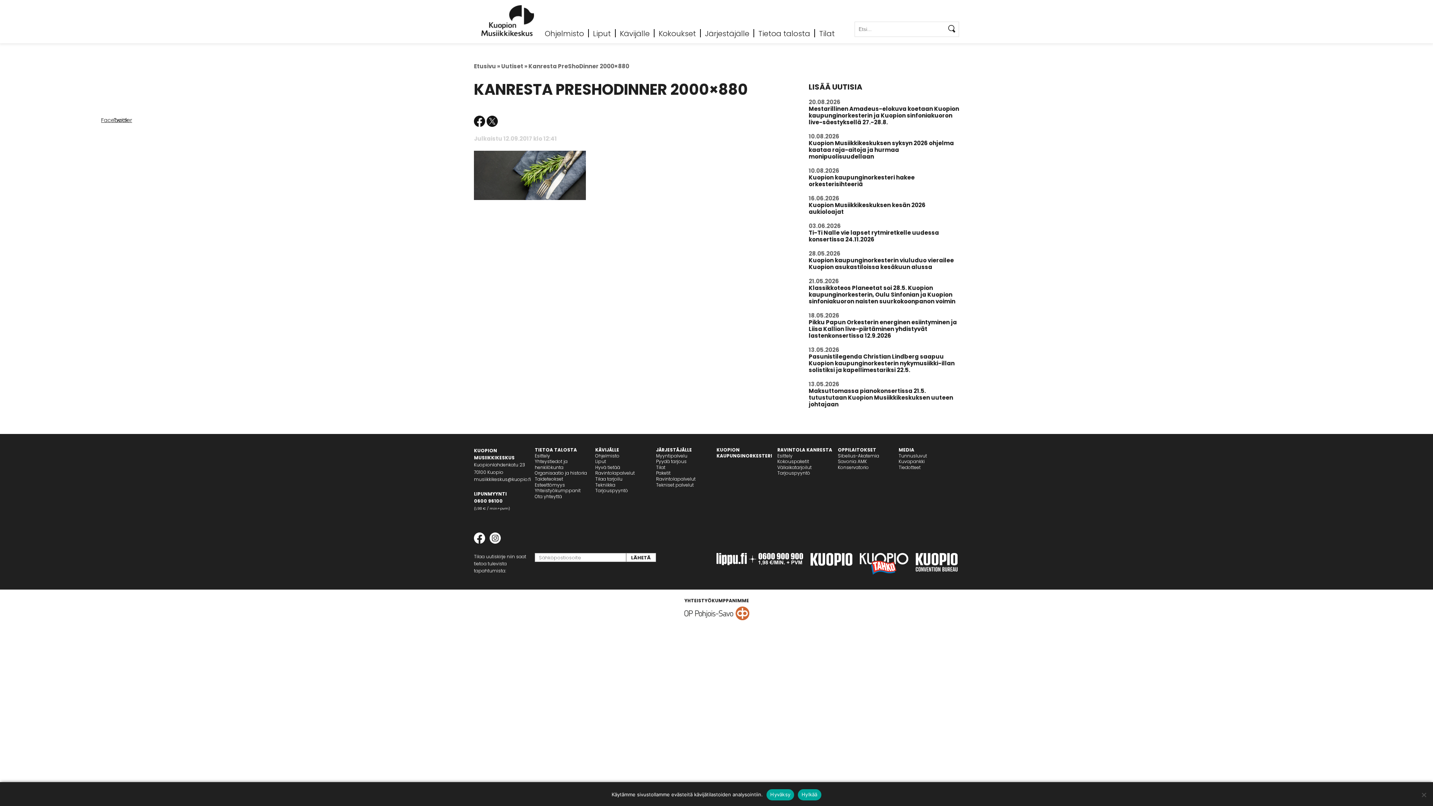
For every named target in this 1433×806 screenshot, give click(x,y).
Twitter (492, 121)
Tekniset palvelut (675, 485)
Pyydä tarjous (671, 461)
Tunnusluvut (913, 456)
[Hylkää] (1423, 795)
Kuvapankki (912, 461)
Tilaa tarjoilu (608, 479)
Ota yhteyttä (548, 496)
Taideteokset (549, 479)
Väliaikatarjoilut (794, 467)
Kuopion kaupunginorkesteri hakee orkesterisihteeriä (862, 181)
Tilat (827, 33)
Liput (602, 33)
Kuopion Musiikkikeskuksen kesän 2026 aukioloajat (867, 208)
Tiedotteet (910, 467)
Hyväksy (780, 794)
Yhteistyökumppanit (558, 490)
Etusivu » (487, 66)
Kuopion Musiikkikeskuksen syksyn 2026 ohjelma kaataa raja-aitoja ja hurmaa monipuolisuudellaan (881, 149)
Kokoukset (677, 33)
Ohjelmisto (564, 33)
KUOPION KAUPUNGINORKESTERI (744, 453)
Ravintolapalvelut (615, 473)
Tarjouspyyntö (611, 490)
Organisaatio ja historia (561, 473)
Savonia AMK (852, 461)
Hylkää (810, 794)
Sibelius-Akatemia (858, 456)
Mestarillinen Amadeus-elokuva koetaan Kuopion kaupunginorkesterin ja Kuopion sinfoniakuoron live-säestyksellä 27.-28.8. (884, 115)
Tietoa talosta (784, 33)
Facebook (479, 121)
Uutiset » (514, 66)
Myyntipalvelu (671, 456)
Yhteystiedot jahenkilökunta (551, 464)
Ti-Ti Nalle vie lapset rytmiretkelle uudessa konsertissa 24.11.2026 (874, 236)
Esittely (542, 456)
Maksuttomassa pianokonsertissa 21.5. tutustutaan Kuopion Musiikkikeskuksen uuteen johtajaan (881, 397)
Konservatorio (853, 467)
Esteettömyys (550, 485)
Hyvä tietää (607, 467)
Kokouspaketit (793, 461)
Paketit (663, 473)
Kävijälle (635, 33)
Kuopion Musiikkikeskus (507, 20)
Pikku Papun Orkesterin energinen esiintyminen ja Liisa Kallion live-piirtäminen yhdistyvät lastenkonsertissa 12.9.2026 (883, 329)
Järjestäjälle (727, 33)
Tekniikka (605, 485)
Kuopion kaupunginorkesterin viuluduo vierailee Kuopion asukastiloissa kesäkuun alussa (881, 263)
